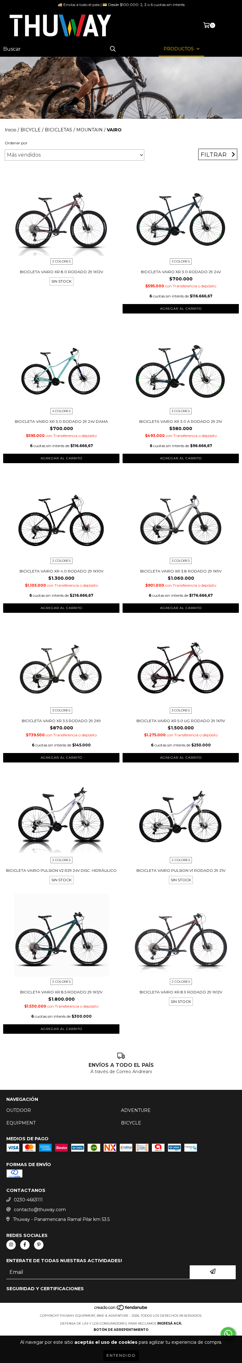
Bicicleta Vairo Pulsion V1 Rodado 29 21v (180, 870)
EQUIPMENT (21, 1123)
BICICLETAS (58, 130)
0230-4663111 (28, 1200)
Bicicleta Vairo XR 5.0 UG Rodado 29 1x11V (180, 720)
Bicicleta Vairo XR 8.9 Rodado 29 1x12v (181, 992)
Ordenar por (16, 143)
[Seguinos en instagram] (11, 1245)
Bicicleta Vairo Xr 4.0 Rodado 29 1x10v (61, 571)
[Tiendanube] (121, 1309)
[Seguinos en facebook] (25, 1245)
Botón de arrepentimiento (121, 1330)
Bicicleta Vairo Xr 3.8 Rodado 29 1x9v (181, 571)
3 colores (181, 261)
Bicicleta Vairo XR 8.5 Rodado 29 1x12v (61, 992)
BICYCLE (30, 130)
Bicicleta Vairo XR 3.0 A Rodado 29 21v (180, 421)
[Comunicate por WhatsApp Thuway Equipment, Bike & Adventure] (228, 1334)
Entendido (121, 1355)
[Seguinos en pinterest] (38, 1245)
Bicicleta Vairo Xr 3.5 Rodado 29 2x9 (61, 720)
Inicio (10, 130)
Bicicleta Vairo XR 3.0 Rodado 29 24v (181, 271)
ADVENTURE (136, 1110)
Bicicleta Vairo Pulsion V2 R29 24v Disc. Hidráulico (61, 870)
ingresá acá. (169, 1323)
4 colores (61, 411)
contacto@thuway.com (40, 1209)
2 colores (61, 261)
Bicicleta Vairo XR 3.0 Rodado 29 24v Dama (61, 421)
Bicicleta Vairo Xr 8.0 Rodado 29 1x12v (61, 271)
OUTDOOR (18, 1110)
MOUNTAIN (89, 130)
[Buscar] (113, 49)
